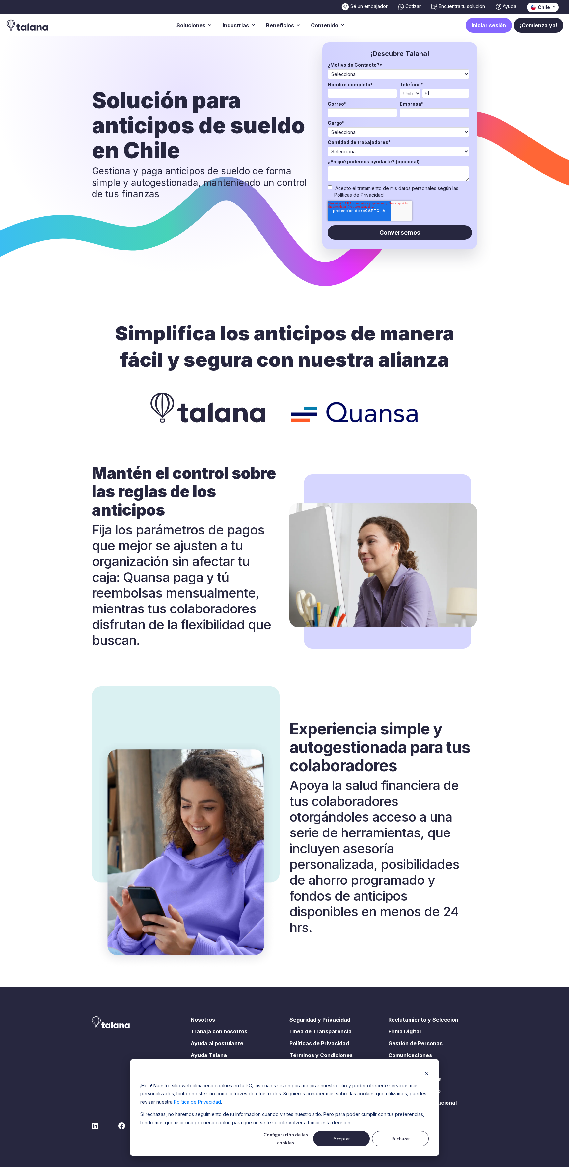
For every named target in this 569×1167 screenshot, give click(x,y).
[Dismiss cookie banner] (426, 1073)
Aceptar (341, 1138)
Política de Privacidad (197, 1102)
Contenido (325, 25)
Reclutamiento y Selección (423, 1019)
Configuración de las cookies (285, 1139)
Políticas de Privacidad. (359, 195)
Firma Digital (404, 1031)
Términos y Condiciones (321, 1055)
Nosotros (203, 1019)
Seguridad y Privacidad (319, 1019)
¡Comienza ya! (538, 25)
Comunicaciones (410, 1055)
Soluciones (191, 25)
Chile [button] (543, 7)
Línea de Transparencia (320, 1031)
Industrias (236, 25)
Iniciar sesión (489, 25)
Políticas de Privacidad (319, 1043)
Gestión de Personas (415, 1043)
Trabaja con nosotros (219, 1031)
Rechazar (400, 1138)
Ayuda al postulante (217, 1043)
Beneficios (280, 25)
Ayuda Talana (209, 1055)
